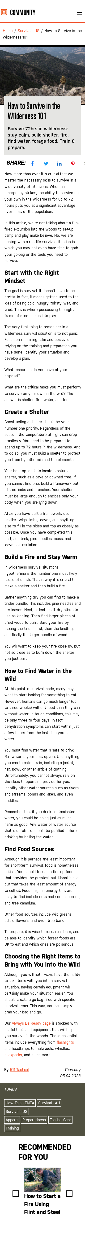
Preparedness (34, 1120)
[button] (15, 1193)
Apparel (12, 1120)
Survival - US (16, 1111)
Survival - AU (49, 1103)
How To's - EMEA (20, 1103)
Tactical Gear (60, 1120)
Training (12, 1128)
